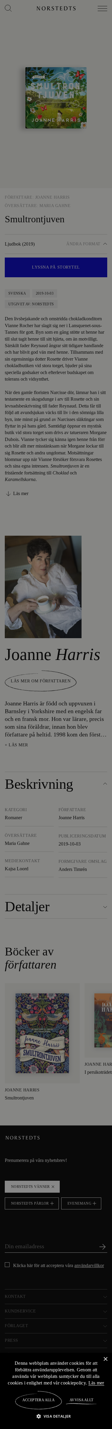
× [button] (105, 1359)
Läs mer (96, 1383)
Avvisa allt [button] (81, 1400)
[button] (56, 1416)
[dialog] (56, 714)
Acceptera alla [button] (39, 1400)
